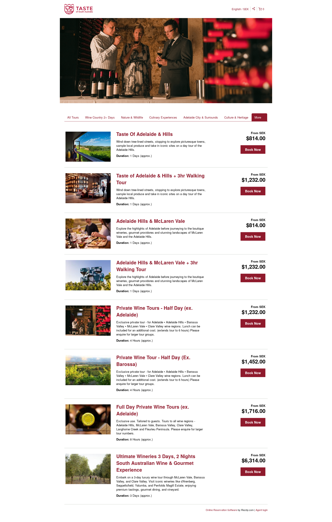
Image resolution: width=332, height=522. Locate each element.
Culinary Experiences (163, 117)
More (258, 117)
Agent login (262, 510)
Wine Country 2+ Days (100, 117)
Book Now (253, 149)
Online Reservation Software (221, 510)
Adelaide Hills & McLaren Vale (150, 220)
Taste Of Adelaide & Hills (144, 133)
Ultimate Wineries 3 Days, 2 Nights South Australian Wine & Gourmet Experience (155, 463)
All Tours (73, 117)
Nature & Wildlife (132, 117)
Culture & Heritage (236, 117)
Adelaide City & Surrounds (200, 117)
